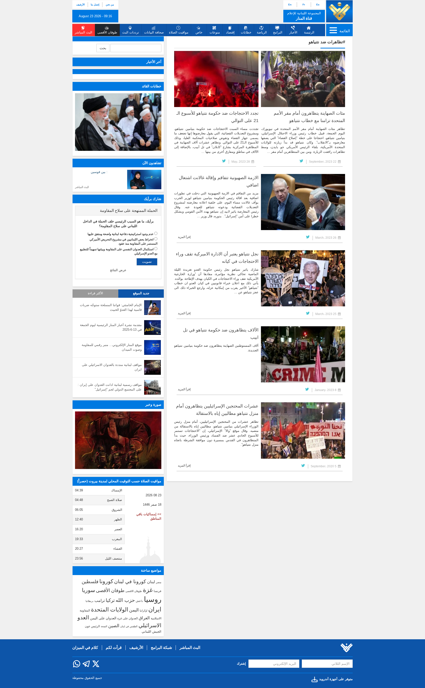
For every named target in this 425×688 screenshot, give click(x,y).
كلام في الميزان (85, 647)
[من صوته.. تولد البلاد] (118, 440)
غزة (148, 589)
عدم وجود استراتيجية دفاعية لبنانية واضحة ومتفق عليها (120, 234)
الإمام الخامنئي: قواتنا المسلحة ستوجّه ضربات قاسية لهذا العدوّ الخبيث (111, 307)
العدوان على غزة (127, 618)
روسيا (152, 599)
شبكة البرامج (161, 647)
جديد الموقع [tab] (141, 293)
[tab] (118, 210)
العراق (144, 617)
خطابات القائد (151, 86)
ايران (154, 609)
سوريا (88, 590)
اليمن (134, 610)
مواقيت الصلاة (178, 32)
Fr (304, 4)
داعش (139, 600)
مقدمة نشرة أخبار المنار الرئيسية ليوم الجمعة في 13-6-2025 (111, 327)
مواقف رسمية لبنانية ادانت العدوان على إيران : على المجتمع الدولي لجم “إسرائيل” (110, 387)
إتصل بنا (95, 4)
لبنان (151, 581)
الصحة (104, 626)
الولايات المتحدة (109, 609)
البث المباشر (82, 187)
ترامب (99, 600)
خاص (199, 32)
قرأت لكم (114, 647)
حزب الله (125, 600)
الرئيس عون (92, 626)
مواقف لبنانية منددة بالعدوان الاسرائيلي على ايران (112, 367)
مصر (158, 582)
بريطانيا (89, 601)
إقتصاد (230, 32)
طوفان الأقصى (110, 590)
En (289, 4)
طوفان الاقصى (133, 591)
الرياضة (262, 32)
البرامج (277, 32)
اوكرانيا (143, 610)
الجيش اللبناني (151, 631)
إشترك (241, 663)
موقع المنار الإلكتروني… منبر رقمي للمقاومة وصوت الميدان (112, 347)
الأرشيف (80, 4)
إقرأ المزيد (184, 237)
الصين (113, 625)
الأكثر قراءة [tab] (95, 293)
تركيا (110, 600)
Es (317, 4)
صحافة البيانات (154, 32)
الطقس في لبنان (128, 626)
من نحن (110, 4)
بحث (103, 48)
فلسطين (90, 581)
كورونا (106, 581)
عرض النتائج (118, 270)
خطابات (246, 32)
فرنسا (157, 591)
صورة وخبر (153, 405)
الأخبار (293, 32)
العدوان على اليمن (103, 618)
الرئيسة (309, 32)
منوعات (215, 32)
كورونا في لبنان (130, 581)
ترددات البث (130, 32)
